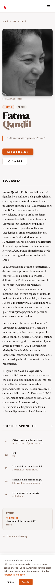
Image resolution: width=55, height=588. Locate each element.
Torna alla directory (14, 536)
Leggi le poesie (18, 152)
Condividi (14, 161)
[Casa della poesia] (5, 6)
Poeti (5, 21)
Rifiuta (10, 581)
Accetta (25, 581)
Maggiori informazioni (14, 574)
